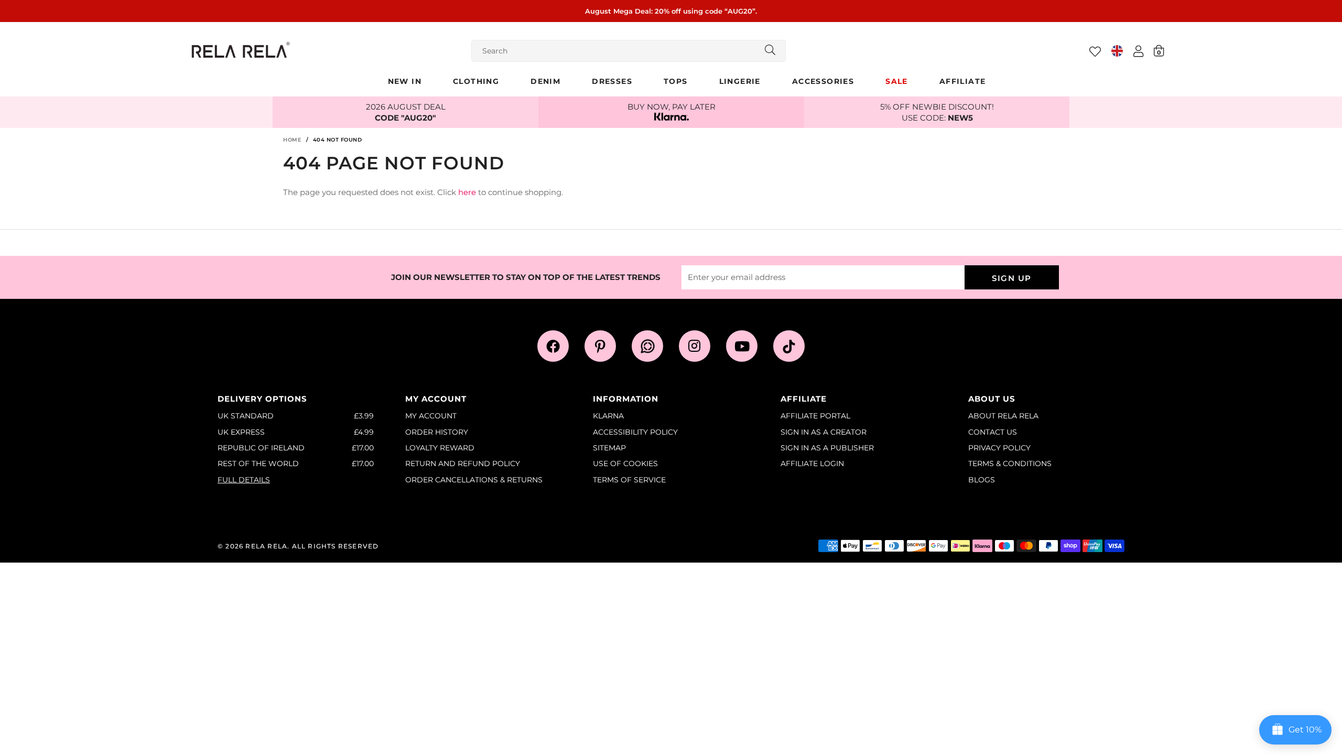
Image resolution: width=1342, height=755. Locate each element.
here (467, 192)
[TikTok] (789, 346)
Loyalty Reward (439, 447)
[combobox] (628, 51)
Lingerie (740, 81)
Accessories (823, 81)
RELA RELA (266, 546)
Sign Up (1012, 278)
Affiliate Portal (815, 415)
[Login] (1138, 51)
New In (404, 81)
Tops (676, 81)
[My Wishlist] (1095, 51)
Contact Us (992, 432)
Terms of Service (629, 479)
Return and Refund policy (462, 463)
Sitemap (609, 447)
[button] (1159, 50)
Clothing (476, 81)
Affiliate (962, 81)
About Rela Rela (1003, 415)
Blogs (981, 479)
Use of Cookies (625, 463)
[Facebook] (553, 346)
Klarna (608, 415)
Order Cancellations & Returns (474, 479)
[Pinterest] (600, 346)
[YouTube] (741, 346)
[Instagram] (694, 346)
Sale (896, 81)
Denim (545, 81)
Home (292, 139)
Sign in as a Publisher (827, 447)
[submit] (770, 51)
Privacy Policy (999, 447)
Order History (436, 432)
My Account (431, 415)
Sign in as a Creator (824, 432)
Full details (244, 479)
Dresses (612, 81)
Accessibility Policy (635, 432)
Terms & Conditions (1010, 463)
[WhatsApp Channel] (647, 346)
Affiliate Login (812, 463)
